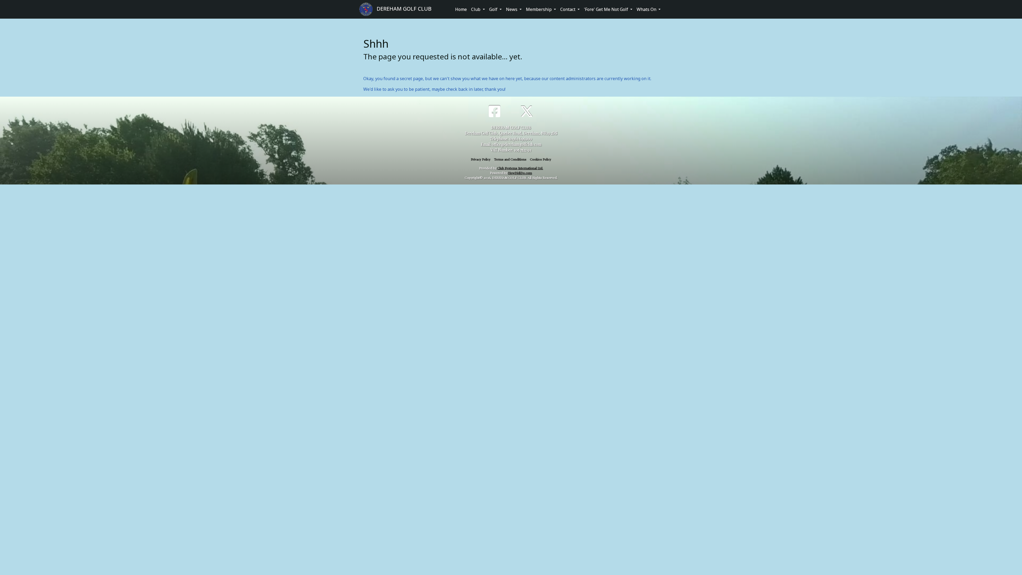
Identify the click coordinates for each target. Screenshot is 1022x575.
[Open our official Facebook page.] (494, 111)
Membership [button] (539, 9)
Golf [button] (493, 9)
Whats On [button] (647, 9)
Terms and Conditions (510, 159)
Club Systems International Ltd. (520, 168)
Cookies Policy (540, 159)
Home (461, 9)
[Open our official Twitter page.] (526, 111)
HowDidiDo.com (520, 173)
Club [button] (476, 9)
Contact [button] (568, 9)
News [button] (512, 9)
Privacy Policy (481, 159)
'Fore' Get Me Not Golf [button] (606, 9)
